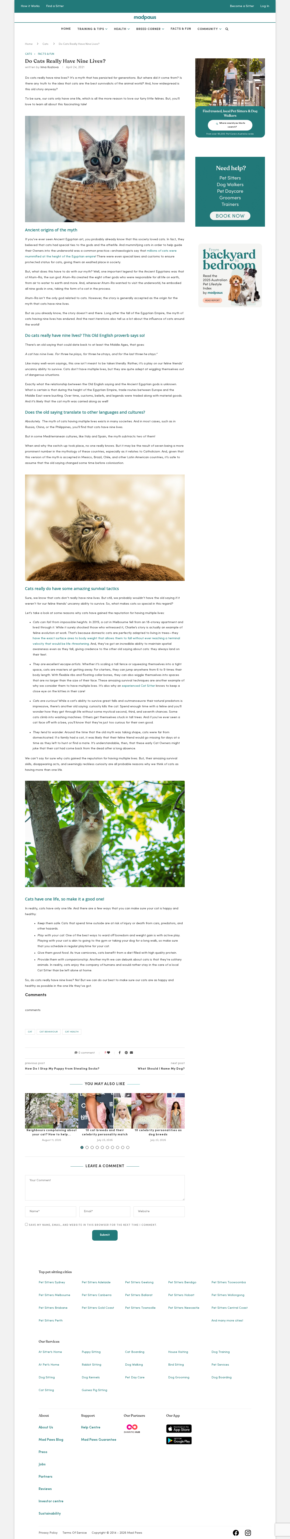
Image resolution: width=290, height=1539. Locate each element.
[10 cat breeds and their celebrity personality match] (105, 1111)
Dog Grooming (178, 1377)
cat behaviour (48, 1032)
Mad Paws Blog (51, 1440)
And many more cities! (227, 1320)
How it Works (30, 6)
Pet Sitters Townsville (140, 1308)
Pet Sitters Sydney (52, 1282)
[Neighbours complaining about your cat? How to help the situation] (51, 1111)
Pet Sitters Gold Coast (98, 1308)
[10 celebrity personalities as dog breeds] (158, 1111)
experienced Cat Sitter (138, 686)
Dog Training (220, 1352)
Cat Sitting (46, 1390)
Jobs (42, 1464)
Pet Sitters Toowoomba (228, 1282)
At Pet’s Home (49, 1364)
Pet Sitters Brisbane (53, 1308)
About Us (46, 1427)
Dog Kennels (91, 1377)
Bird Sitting (176, 1364)
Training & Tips (90, 29)
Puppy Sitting (91, 1352)
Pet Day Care (135, 1377)
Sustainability (50, 1513)
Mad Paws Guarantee (98, 1440)
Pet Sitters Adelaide (96, 1282)
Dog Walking (134, 1364)
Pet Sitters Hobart (181, 1295)
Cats (45, 44)
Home (66, 29)
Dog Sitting (47, 1377)
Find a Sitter (55, 6)
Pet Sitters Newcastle (183, 1308)
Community (207, 29)
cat (30, 1032)
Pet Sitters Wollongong (227, 1295)
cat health (72, 1032)
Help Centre (90, 1427)
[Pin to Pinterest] (126, 1053)
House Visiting (178, 1352)
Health (120, 29)
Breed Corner (148, 29)
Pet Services (220, 1364)
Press (43, 1452)
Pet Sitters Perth (51, 1320)
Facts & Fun (181, 29)
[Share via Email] (131, 1053)
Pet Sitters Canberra (96, 1295)
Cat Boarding (134, 1352)
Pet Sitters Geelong (139, 1282)
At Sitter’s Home (50, 1352)
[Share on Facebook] (120, 1053)
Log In (264, 6)
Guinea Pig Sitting (94, 1390)
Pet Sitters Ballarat (139, 1295)
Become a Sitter (242, 6)
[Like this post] (111, 1053)
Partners (45, 1477)
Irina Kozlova (49, 67)
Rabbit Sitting (91, 1364)
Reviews (45, 1489)
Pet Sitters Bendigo (182, 1282)
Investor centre (51, 1501)
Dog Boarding (221, 1377)
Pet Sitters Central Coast (229, 1308)
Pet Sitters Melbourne (54, 1295)
